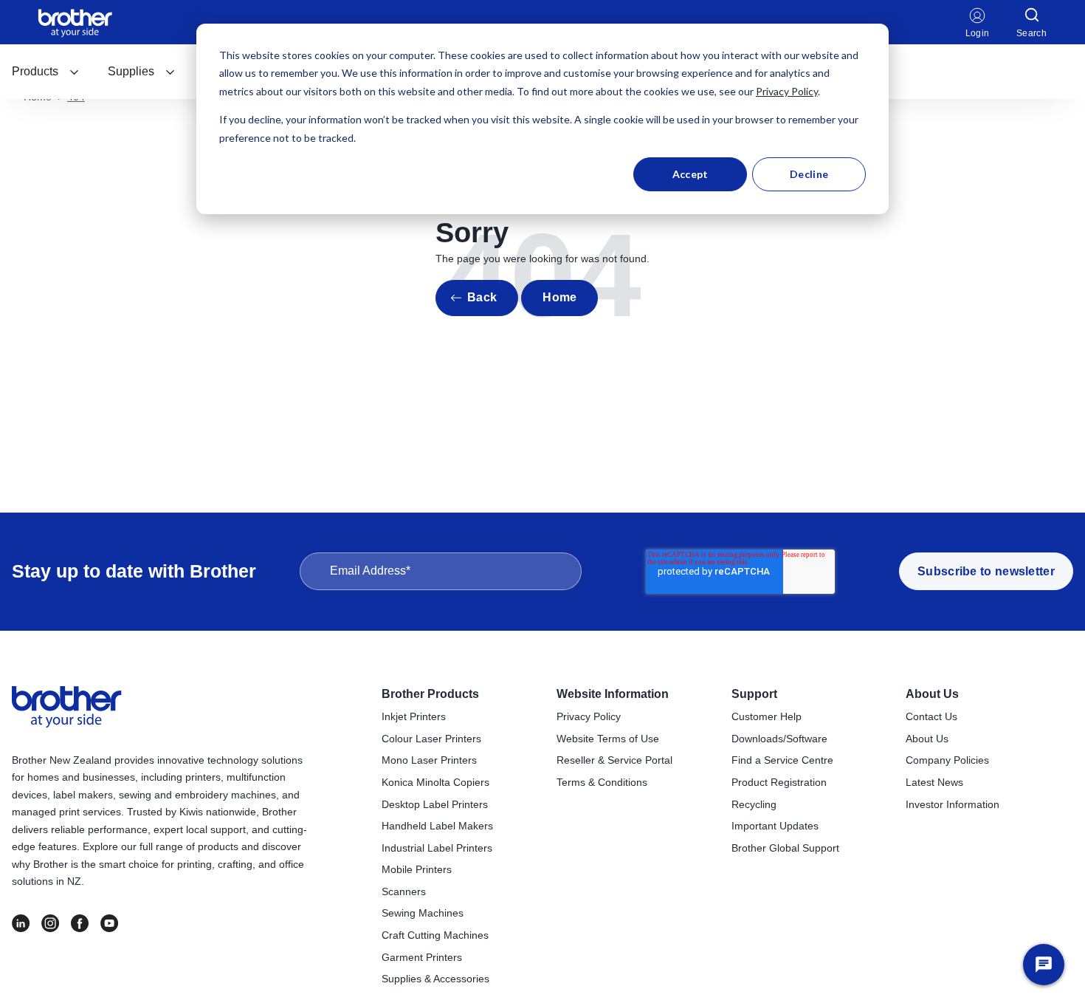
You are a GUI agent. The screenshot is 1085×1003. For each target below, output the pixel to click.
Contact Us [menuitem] (931, 716)
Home (559, 297)
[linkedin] (21, 923)
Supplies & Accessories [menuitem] (435, 979)
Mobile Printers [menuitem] (417, 869)
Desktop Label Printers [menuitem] (435, 804)
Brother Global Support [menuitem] (785, 848)
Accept (690, 174)
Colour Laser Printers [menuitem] (431, 738)
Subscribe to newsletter (986, 571)
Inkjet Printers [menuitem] (414, 716)
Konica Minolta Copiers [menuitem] (435, 782)
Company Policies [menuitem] (947, 760)
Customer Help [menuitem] (766, 716)
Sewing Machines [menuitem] (423, 913)
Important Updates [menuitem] (775, 826)
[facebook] (80, 923)
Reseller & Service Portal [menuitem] (614, 760)
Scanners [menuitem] (404, 891)
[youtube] (109, 923)
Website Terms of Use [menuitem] (608, 738)
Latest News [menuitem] (934, 782)
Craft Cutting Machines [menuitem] (435, 935)
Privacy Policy (787, 91)
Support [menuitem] (754, 694)
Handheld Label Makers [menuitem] (437, 826)
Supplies (131, 71)
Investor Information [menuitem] (952, 804)
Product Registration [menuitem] (779, 782)
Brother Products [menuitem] (430, 694)
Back (482, 297)
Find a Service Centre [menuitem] (782, 760)
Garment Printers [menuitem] (422, 957)
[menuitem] (46, 72)
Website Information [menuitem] (613, 694)
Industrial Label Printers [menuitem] (437, 848)
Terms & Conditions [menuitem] (602, 782)
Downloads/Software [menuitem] (779, 738)
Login (977, 33)
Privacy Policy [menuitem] (589, 716)
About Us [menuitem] (932, 694)
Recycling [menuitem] (753, 804)
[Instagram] (50, 923)
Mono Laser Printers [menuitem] (429, 760)
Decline (809, 174)
